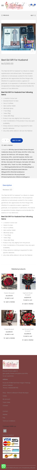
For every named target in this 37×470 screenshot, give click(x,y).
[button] (7, 145)
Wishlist (5, 414)
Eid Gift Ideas (17, 152)
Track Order (6, 402)
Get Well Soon (10, 154)
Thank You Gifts (16, 164)
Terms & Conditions (9, 421)
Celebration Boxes (7, 152)
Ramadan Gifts (6, 164)
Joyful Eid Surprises (18, 157)
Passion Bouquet (9, 293)
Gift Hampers (20, 154)
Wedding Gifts (26, 164)
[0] (30, 5)
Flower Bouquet (9, 329)
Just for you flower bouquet (28, 330)
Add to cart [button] (10, 298)
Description (7, 185)
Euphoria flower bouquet (28, 294)
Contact (5, 405)
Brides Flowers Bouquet (26, 149)
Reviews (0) (7, 190)
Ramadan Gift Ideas (28, 162)
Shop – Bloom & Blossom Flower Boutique (15, 393)
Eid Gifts (24, 152)
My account (6, 399)
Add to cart (16, 140)
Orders (5, 396)
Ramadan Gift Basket (20, 159)
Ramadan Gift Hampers (14, 162)
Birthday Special (14, 149)
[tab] (18, 185)
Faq (4, 418)
